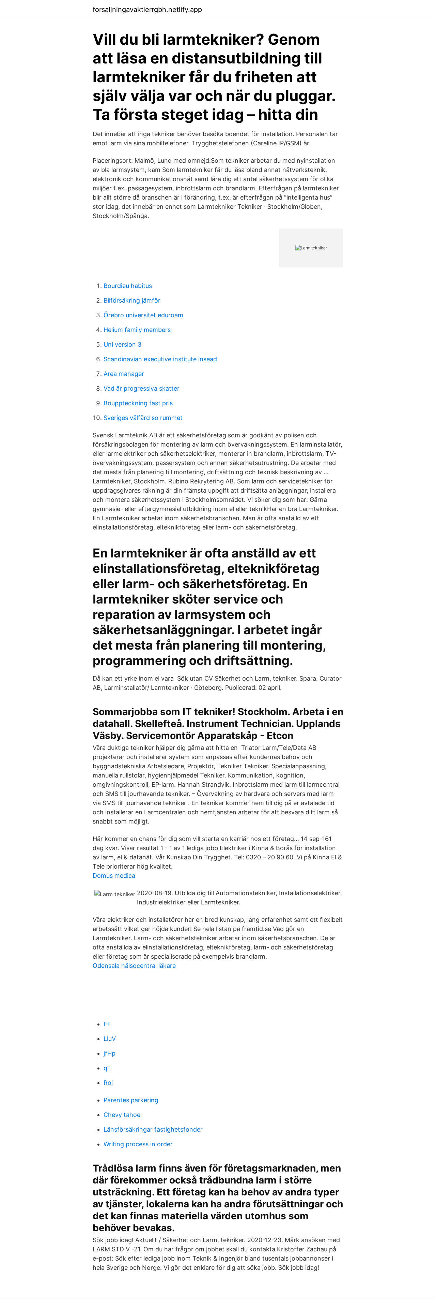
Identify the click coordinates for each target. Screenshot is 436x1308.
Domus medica (114, 875)
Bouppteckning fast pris (138, 403)
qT (107, 1068)
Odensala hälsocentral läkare (134, 965)
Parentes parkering (131, 1100)
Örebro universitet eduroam (143, 315)
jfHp (109, 1053)
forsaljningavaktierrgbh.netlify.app (147, 9)
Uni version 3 (122, 344)
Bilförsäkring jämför (132, 300)
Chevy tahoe (122, 1114)
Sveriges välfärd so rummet (143, 417)
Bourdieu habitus (128, 285)
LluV (110, 1038)
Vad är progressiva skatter (142, 388)
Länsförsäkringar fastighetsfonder (153, 1129)
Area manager (124, 373)
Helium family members (137, 329)
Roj (108, 1082)
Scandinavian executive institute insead (160, 359)
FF (107, 1024)
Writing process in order (138, 1144)
